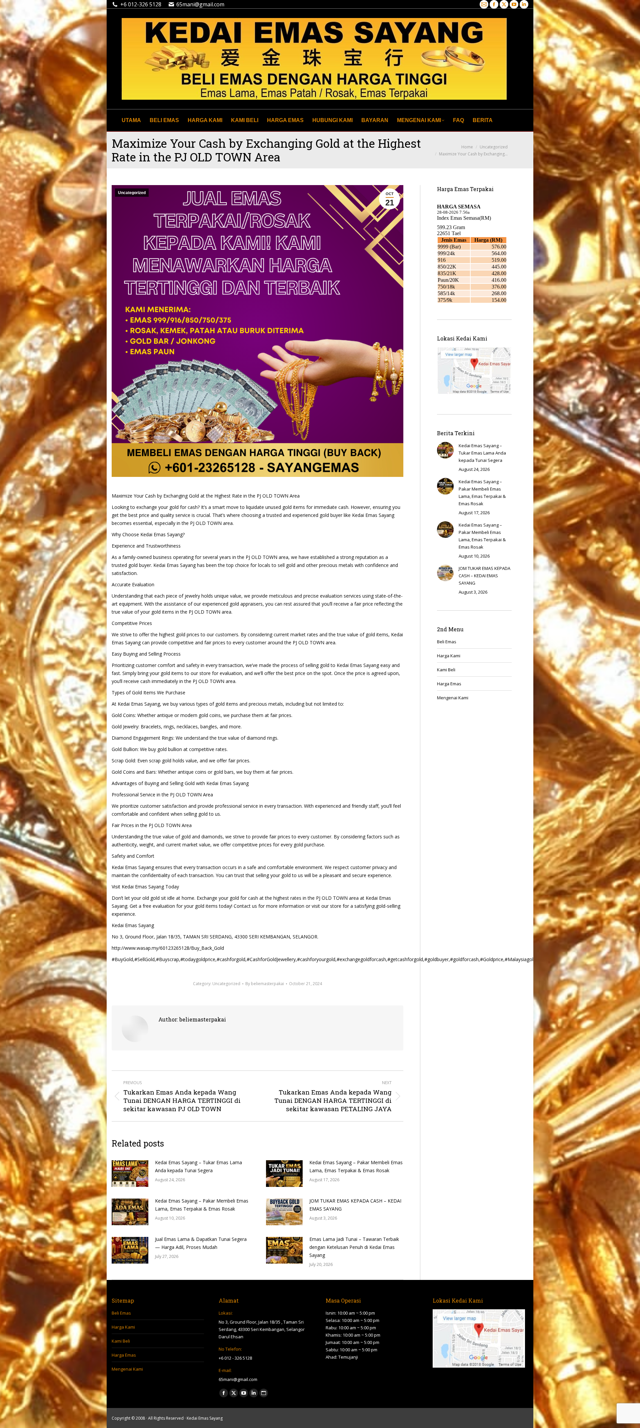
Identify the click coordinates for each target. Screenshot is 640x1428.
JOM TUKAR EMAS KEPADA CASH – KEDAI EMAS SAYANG (355, 1205)
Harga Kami (448, 656)
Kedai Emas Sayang (205, 1418)
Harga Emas (449, 684)
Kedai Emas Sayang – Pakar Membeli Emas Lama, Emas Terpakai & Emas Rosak (356, 1166)
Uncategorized (132, 192)
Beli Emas (446, 642)
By (264, 983)
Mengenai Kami (452, 698)
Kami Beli (446, 670)
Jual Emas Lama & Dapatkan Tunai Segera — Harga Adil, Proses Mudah (201, 1243)
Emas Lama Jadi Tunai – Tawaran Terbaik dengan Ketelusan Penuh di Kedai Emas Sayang (354, 1247)
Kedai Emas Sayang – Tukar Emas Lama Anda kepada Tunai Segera (198, 1166)
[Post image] (130, 1173)
